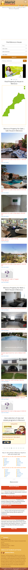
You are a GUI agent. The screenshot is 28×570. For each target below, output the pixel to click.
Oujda (18, 458)
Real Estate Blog (5, 516)
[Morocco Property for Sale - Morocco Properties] (7, 3)
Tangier (5, 458)
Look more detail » (5, 162)
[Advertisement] (14, 24)
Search (13, 57)
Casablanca (6, 461)
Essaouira (19, 475)
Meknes (18, 464)
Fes (5, 465)
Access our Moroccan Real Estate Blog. (8, 520)
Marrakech (6, 462)
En (26, 5)
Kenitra (18, 460)
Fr (20, 5)
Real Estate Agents (6, 505)
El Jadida (19, 461)
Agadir (5, 464)
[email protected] (10, 569)
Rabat (5, 460)
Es (23, 5)
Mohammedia (20, 462)
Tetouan (19, 465)
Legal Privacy (21, 569)
